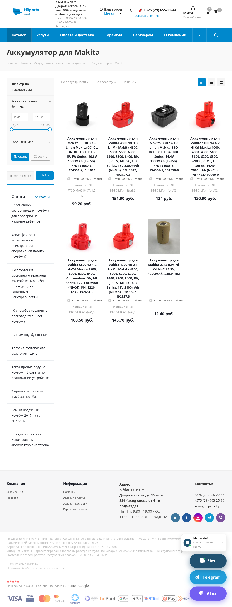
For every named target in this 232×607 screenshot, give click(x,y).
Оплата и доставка (77, 35)
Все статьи (41, 196)
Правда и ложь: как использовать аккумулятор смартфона (30, 439)
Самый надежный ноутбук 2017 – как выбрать (25, 415)
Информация (75, 483)
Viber (220, 517)
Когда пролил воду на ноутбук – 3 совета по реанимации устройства (30, 372)
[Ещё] (200, 35)
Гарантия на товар (75, 509)
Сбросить (40, 156)
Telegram (209, 517)
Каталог (19, 35)
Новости (12, 498)
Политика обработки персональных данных (36, 568)
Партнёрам (143, 35)
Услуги (43, 35)
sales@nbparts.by (27, 564)
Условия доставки (75, 503)
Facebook (186, 517)
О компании (175, 35)
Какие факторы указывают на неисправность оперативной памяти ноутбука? (28, 246)
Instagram (198, 517)
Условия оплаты (74, 498)
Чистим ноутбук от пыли (30, 335)
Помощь (69, 492)
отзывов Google (77, 585)
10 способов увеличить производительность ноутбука (29, 315)
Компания (16, 483)
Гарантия (114, 35)
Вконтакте (175, 517)
